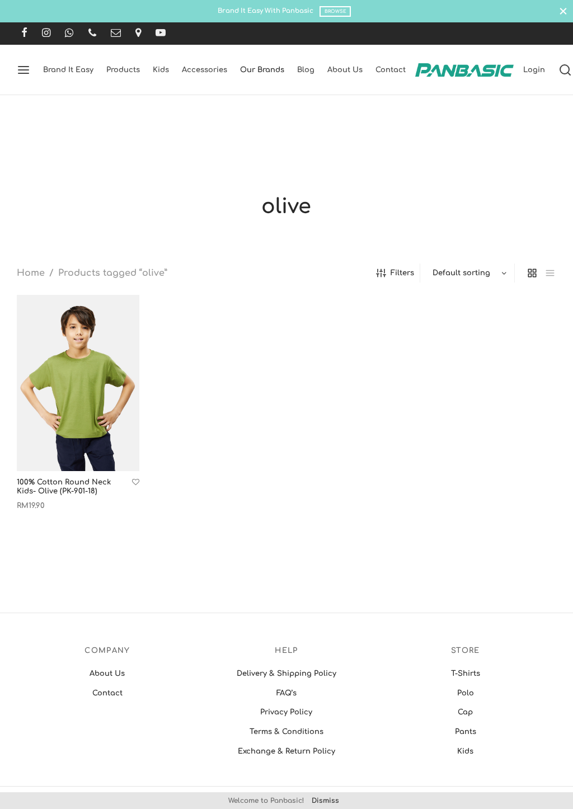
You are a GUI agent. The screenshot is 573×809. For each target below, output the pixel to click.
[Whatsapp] (69, 33)
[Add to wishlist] (135, 482)
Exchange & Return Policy (286, 751)
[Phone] (92, 33)
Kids (161, 70)
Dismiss (325, 801)
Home (31, 273)
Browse (335, 11)
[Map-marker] (138, 33)
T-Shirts (465, 674)
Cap (465, 712)
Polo (465, 693)
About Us (345, 70)
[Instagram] (46, 33)
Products (123, 70)
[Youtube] (160, 33)
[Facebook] (24, 33)
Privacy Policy (286, 712)
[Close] (563, 11)
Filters (402, 273)
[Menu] (23, 70)
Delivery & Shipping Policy (286, 674)
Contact (390, 70)
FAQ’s (286, 693)
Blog (305, 70)
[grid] (532, 273)
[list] (550, 273)
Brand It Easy (68, 70)
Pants (465, 732)
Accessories (204, 70)
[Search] (565, 70)
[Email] (115, 33)
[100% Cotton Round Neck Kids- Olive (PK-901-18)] (78, 383)
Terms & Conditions (286, 732)
